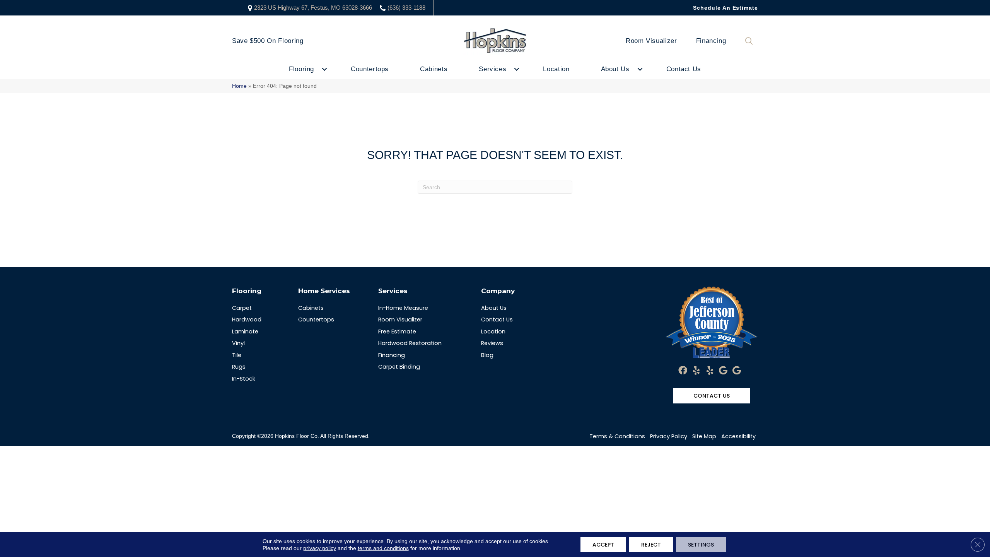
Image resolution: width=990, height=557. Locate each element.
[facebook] (682, 371)
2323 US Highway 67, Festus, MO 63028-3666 (313, 7)
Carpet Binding (399, 367)
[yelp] (696, 371)
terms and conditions (383, 548)
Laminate (245, 331)
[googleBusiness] (723, 371)
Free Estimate (397, 331)
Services (492, 69)
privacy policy (319, 548)
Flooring (301, 69)
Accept (603, 544)
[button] (751, 41)
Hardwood (246, 319)
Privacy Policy (668, 436)
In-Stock (243, 379)
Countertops (370, 69)
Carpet (242, 308)
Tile (236, 355)
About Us (615, 69)
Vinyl (238, 343)
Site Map (704, 436)
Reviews (492, 343)
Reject (651, 544)
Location (556, 69)
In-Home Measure (403, 308)
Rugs (239, 367)
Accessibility (738, 436)
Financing (711, 40)
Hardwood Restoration (410, 343)
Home (239, 86)
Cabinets (433, 69)
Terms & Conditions (617, 436)
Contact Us (683, 69)
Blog (487, 355)
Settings (701, 544)
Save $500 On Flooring (267, 40)
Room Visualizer (651, 40)
